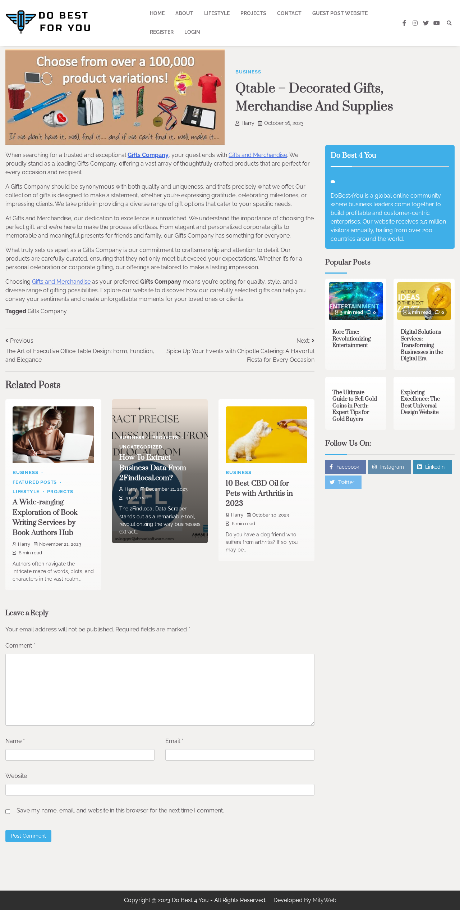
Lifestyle (217, 13)
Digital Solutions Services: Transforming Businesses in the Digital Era (422, 345)
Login (192, 32)
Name (15, 741)
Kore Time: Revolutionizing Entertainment (351, 339)
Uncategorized (140, 447)
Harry (248, 123)
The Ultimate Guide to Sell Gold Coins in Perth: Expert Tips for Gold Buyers (354, 405)
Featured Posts (35, 482)
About (184, 13)
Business (248, 72)
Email (174, 741)
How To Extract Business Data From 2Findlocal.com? (152, 468)
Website (16, 775)
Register (162, 32)
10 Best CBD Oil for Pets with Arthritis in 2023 (259, 494)
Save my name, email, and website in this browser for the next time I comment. (120, 810)
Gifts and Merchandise (258, 155)
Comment (20, 645)
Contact (289, 13)
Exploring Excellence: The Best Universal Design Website (420, 402)
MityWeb (324, 900)
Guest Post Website (340, 13)
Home (157, 13)
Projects (253, 13)
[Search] (449, 23)
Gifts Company (148, 155)
